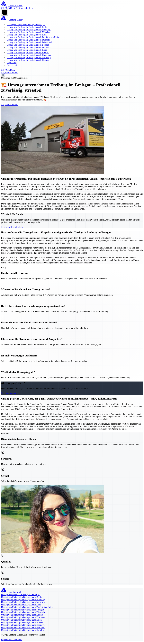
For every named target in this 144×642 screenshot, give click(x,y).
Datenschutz (12, 65)
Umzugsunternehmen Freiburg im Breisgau (26, 24)
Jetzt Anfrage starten (10, 393)
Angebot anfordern (24, 8)
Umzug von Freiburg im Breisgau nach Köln (27, 34)
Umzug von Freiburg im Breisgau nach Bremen (28, 52)
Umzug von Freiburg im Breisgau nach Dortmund (29, 47)
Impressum (11, 62)
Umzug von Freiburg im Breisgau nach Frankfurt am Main (33, 37)
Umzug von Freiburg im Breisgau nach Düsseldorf (29, 42)
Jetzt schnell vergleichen (12, 227)
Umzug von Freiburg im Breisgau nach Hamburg (28, 29)
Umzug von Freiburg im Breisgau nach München (28, 32)
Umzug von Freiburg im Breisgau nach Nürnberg (29, 57)
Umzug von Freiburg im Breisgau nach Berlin (27, 27)
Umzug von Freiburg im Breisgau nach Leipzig (28, 45)
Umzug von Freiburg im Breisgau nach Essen (27, 50)
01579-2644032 (8, 8)
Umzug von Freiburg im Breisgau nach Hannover (29, 55)
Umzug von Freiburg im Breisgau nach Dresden (28, 60)
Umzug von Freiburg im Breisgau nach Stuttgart (28, 40)
